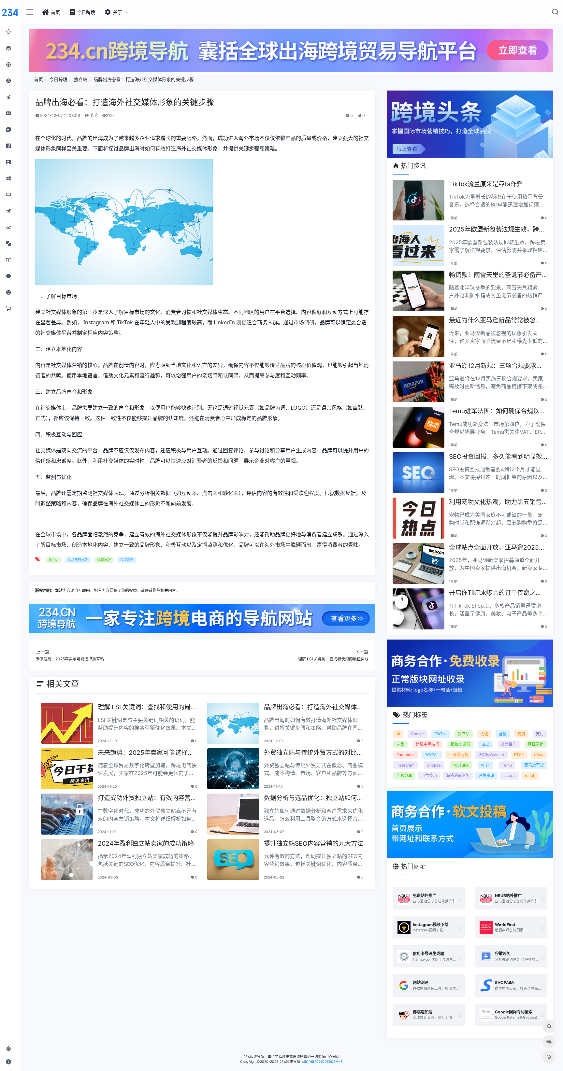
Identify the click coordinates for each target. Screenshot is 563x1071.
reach (530, 775)
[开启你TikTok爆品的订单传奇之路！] (418, 608)
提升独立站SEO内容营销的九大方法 (313, 843)
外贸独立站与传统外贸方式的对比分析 (313, 753)
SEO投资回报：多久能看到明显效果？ (495, 457)
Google (417, 733)
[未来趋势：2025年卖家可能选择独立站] (67, 768)
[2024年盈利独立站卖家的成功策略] (67, 859)
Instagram (405, 765)
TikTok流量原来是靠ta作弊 (486, 184)
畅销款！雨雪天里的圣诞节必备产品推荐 (495, 275)
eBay (538, 754)
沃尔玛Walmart (491, 754)
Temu (507, 765)
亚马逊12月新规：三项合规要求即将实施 (495, 366)
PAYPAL (432, 754)
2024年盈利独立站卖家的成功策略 (146, 843)
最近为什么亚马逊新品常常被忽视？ (492, 320)
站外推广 (508, 744)
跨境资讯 (126, 560)
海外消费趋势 (457, 775)
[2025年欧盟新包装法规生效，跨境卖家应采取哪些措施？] (418, 245)
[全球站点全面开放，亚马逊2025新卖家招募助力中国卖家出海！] (418, 563)
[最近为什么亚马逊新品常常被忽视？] (418, 336)
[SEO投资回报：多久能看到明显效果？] (418, 472)
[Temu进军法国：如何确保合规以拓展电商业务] (418, 427)
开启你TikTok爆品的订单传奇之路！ (492, 593)
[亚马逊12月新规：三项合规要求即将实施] (418, 381)
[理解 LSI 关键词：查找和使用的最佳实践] (67, 723)
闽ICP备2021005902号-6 (322, 1062)
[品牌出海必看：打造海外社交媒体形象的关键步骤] (233, 723)
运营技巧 (103, 560)
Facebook (406, 754)
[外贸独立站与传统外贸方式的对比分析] (233, 768)
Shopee (434, 765)
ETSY (519, 754)
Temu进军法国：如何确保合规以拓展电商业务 (497, 411)
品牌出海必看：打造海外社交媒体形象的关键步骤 (144, 79)
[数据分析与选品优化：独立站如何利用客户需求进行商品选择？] (233, 814)
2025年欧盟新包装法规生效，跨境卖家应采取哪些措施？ (497, 229)
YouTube (461, 765)
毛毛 (93, 115)
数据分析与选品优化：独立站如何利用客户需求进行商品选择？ (313, 798)
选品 (400, 744)
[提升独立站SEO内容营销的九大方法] (233, 859)
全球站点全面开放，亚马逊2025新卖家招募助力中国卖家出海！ (497, 547)
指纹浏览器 (460, 744)
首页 (38, 79)
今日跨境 (58, 79)
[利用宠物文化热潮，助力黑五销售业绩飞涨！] (418, 518)
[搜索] (555, 13)
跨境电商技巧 (78, 560)
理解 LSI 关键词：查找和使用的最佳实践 (147, 707)
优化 (484, 733)
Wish (485, 765)
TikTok (441, 733)
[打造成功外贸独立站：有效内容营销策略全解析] (67, 814)
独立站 (80, 79)
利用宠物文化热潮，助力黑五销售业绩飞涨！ (495, 502)
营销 (503, 733)
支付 (540, 733)
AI (398, 733)
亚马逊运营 (458, 754)
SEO (485, 744)
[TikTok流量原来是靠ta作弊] (418, 200)
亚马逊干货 (534, 765)
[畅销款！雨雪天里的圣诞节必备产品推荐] (418, 291)
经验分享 (404, 775)
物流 (521, 733)
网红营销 (535, 744)
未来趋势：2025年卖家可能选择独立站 (146, 753)
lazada (509, 775)
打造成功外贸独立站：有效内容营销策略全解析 (147, 798)
